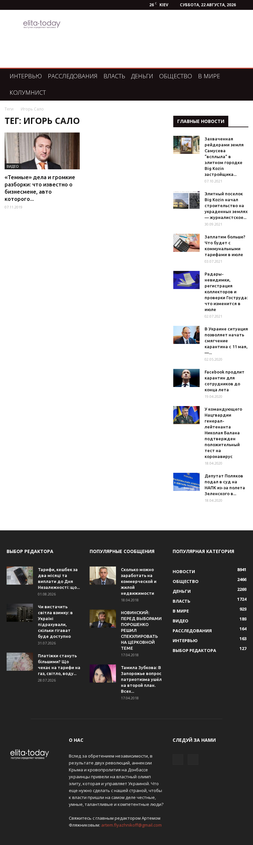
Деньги (142, 76)
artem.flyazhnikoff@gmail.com (131, 825)
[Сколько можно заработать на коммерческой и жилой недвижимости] (103, 576)
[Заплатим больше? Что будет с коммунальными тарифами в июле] (186, 243)
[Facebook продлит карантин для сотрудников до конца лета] (186, 378)
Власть (114, 76)
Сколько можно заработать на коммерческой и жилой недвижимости (138, 581)
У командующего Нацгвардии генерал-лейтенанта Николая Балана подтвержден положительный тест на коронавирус (223, 433)
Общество (175, 76)
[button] (238, 76)
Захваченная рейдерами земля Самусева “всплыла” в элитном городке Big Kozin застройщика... (224, 156)
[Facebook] (178, 759)
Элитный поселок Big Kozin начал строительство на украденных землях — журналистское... (226, 205)
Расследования (73, 76)
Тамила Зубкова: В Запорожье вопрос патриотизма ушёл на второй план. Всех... (141, 679)
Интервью (26, 76)
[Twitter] (193, 759)
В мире (209, 76)
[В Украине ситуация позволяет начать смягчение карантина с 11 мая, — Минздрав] (186, 335)
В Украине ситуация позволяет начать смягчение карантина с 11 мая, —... (226, 340)
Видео (13, 166)
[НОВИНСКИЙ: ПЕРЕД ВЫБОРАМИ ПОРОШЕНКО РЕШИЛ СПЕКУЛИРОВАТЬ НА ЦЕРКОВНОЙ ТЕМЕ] (103, 619)
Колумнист (28, 92)
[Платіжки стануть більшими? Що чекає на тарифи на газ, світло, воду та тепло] (20, 662)
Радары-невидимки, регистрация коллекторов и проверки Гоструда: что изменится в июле (226, 292)
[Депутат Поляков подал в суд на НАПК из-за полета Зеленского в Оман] (186, 482)
